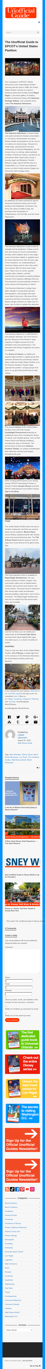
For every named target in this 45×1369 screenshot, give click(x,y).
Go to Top (34, 1366)
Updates (8, 1308)
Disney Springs (11, 1235)
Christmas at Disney (13, 1223)
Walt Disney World (25, 743)
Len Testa (23, 757)
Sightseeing (9, 1284)
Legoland (8, 1260)
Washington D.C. (11, 1316)
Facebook (18, 699)
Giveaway (9, 1248)
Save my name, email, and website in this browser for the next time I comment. (21, 1001)
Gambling (9, 1244)
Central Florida (11, 1215)
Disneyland (9, 1239)
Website (8, 990)
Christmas (9, 1219)
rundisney (9, 1276)
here (15, 696)
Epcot (30, 754)
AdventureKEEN (27, 1360)
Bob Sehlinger (15, 754)
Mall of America (11, 1264)
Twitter (10, 699)
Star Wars (9, 1288)
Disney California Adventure (16, 1227)
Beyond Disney (11, 1203)
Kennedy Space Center (14, 1252)
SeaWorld (9, 1280)
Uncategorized (10, 1296)
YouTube (12, 702)
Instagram (26, 699)
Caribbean (9, 1211)
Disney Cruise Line (12, 1231)
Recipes (8, 1272)
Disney (24, 754)
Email (7, 984)
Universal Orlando (12, 1304)
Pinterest (35, 699)
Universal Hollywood (13, 1300)
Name (7, 977)
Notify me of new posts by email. (18, 1015)
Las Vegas (9, 1256)
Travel (7, 1292)
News (7, 1268)
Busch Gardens (11, 1207)
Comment (9, 947)
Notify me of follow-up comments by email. (22, 1009)
